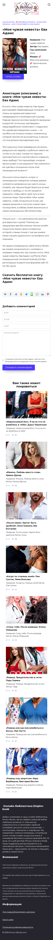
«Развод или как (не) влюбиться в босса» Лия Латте (25, 729)
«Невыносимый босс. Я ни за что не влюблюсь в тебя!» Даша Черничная (26, 423)
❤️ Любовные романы (25, 22)
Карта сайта (7, 920)
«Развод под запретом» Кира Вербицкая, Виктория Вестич (22, 780)
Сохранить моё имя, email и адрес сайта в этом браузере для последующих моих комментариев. (26, 360)
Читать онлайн (13, 76)
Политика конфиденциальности (18, 927)
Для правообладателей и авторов (18, 912)
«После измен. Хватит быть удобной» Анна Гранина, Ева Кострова (21, 526)
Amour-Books (8, 22)
